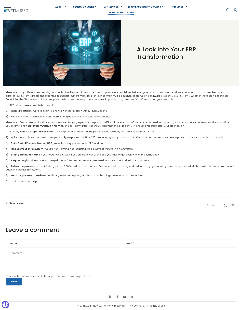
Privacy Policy (137, 305)
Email (130, 243)
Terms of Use (157, 305)
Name (14, 243)
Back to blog (16, 203)
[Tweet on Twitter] (225, 205)
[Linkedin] (131, 296)
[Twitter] (110, 296)
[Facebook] (117, 296)
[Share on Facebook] (218, 205)
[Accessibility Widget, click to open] (5, 304)
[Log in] (235, 10)
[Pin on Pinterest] (232, 205)
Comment (17, 253)
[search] (227, 9)
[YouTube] (124, 296)
